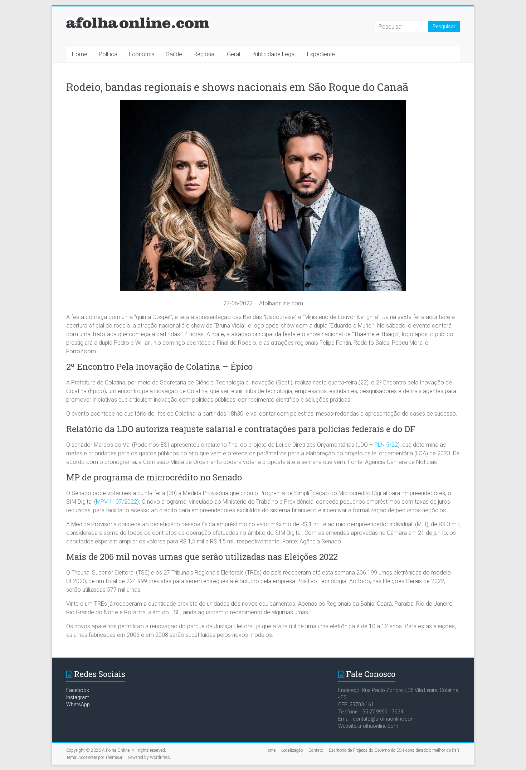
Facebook (77, 690)
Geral (233, 54)
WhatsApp (78, 704)
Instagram (77, 697)
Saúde (174, 54)
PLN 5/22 (386, 444)
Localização (292, 750)
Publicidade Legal (274, 54)
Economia (142, 54)
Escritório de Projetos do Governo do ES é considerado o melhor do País (394, 750)
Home (79, 54)
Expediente (321, 54)
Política (108, 54)
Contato (315, 750)
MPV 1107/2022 (116, 501)
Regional (204, 54)
